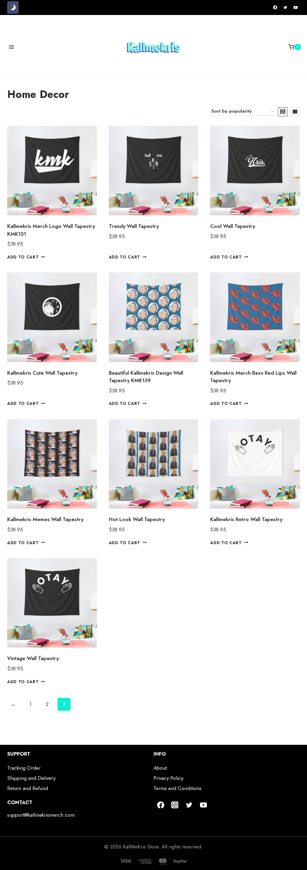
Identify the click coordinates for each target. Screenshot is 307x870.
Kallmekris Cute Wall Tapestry (42, 372)
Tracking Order (23, 767)
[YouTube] (295, 7)
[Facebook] (275, 7)
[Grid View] (283, 111)
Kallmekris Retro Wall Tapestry (246, 519)
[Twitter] (285, 7)
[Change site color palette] (13, 7)
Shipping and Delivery (31, 778)
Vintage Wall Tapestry (33, 658)
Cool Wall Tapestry (232, 226)
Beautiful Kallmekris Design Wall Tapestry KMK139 (146, 376)
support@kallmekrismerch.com (41, 814)
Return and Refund (27, 788)
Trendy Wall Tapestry (134, 226)
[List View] (295, 111)
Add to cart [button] (23, 257)
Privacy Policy (168, 778)
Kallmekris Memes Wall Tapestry (45, 519)
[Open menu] (11, 47)
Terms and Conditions (177, 788)
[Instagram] (175, 805)
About (160, 767)
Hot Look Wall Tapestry (137, 519)
